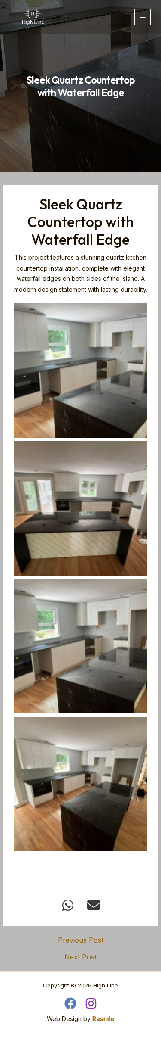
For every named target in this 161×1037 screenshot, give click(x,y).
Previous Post (80, 940)
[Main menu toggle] (142, 17)
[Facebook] (70, 1003)
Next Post (80, 956)
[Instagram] (91, 1003)
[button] (68, 905)
